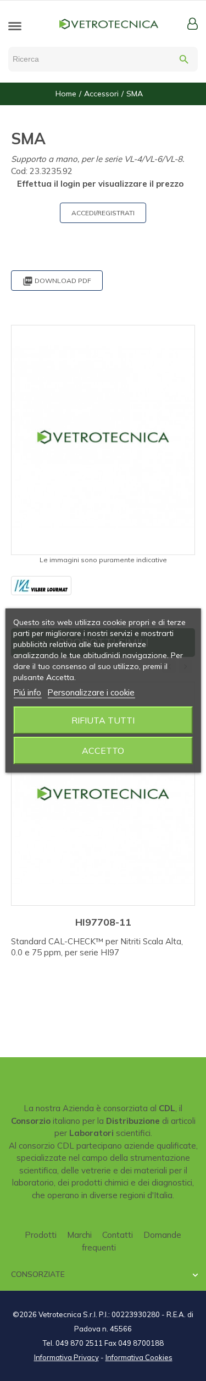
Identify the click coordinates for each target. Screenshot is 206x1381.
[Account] (192, 24)
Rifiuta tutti (103, 720)
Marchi (79, 1235)
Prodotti (41, 1235)
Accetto (103, 750)
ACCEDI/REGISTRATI (103, 213)
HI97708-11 (103, 922)
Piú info (27, 692)
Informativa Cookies (138, 1357)
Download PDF (57, 281)
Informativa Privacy (66, 1357)
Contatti (117, 1235)
